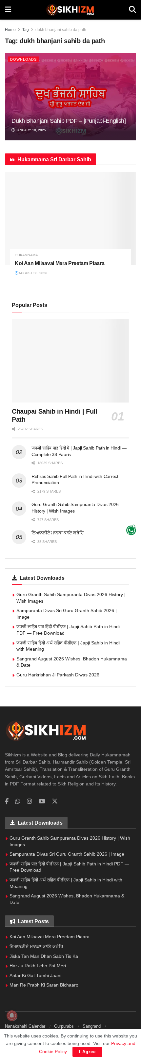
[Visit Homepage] (70, 9)
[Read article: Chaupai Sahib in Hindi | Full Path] (70, 361)
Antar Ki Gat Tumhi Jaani (35, 975)
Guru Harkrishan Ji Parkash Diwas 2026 (57, 674)
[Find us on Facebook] (7, 801)
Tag (25, 29)
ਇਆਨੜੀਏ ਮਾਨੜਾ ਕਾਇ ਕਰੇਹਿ (57, 532)
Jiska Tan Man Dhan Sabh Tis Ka (44, 956)
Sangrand (92, 1026)
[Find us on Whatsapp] (17, 801)
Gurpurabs (64, 1026)
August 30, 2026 (32, 273)
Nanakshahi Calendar (25, 1026)
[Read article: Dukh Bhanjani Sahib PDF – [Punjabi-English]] (70, 96)
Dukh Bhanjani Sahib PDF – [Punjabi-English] (68, 121)
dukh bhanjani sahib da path (60, 29)
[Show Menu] (8, 10)
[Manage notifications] (12, 1015)
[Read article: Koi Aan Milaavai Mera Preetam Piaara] (70, 218)
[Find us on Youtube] (42, 801)
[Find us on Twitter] (55, 801)
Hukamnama (26, 255)
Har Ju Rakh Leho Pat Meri (38, 965)
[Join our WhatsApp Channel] (131, 529)
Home (10, 29)
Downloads (23, 59)
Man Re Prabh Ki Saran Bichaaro (44, 985)
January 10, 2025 (30, 130)
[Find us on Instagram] (29, 801)
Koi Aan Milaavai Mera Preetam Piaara (59, 263)
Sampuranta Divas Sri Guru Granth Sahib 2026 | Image (67, 854)
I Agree (87, 1051)
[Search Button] (132, 10)
